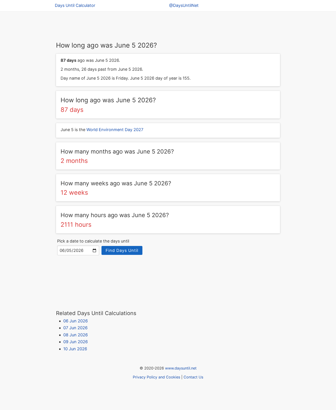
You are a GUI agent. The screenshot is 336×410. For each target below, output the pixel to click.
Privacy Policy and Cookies (156, 377)
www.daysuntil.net (181, 368)
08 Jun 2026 (75, 334)
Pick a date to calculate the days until (93, 241)
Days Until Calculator (75, 5)
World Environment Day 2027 (114, 129)
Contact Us (193, 377)
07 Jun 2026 (75, 327)
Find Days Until (122, 250)
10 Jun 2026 (75, 348)
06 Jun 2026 (75, 320)
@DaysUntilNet (184, 5)
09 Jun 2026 (75, 341)
